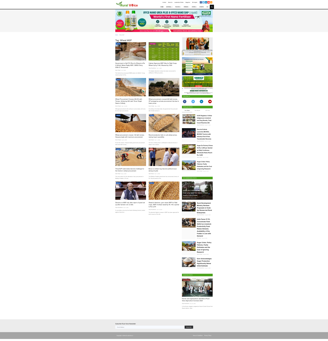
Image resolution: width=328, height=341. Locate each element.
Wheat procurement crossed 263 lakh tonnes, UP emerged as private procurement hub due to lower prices (164, 101)
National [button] (169, 7)
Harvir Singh (118, 106)
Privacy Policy (207, 335)
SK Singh (199, 238)
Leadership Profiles (178, 2)
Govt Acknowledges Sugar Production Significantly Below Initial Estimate (204, 262)
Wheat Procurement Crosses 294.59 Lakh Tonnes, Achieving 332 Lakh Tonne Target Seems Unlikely (128, 101)
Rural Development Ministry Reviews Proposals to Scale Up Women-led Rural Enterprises (204, 208)
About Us (170, 2)
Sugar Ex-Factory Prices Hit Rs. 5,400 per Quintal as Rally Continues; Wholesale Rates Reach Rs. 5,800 (205, 150)
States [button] (194, 7)
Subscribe (189, 327)
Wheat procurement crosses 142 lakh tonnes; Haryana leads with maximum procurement (129, 136)
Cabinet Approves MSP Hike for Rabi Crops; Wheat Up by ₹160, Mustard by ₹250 (163, 64)
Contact (164, 2)
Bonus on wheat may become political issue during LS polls (163, 170)
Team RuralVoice (152, 68)
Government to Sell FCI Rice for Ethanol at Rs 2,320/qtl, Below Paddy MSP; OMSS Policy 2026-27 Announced (130, 65)
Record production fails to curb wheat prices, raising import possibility (163, 136)
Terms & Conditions (198, 335)
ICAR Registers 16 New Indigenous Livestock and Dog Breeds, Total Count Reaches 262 (204, 119)
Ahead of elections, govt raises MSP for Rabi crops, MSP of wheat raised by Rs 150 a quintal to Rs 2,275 (164, 204)
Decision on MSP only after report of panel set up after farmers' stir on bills (130, 203)
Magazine (188, 2)
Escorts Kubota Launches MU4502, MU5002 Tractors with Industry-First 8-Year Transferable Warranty (204, 134)
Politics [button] (177, 7)
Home (161, 7)
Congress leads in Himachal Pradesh (198, 299)
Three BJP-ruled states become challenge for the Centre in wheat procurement (129, 170)
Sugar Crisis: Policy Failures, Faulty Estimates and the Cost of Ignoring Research (204, 165)
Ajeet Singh (118, 70)
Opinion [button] (186, 7)
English (195, 2)
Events (202, 7)
